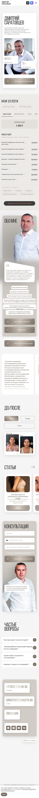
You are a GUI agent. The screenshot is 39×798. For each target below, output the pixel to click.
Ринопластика (19, 114)
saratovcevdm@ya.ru (19, 700)
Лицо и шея (7, 114)
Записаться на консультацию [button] (23, 81)
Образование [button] (21, 330)
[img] (18, 484)
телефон (9, 690)
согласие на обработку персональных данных (20, 553)
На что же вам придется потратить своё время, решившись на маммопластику (18, 501)
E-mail (8, 704)
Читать (18, 508)
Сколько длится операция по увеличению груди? (18, 497)
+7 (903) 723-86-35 (16, 687)
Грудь (30, 114)
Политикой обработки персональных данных (24, 552)
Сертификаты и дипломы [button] (22, 321)
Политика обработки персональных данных (19, 785)
